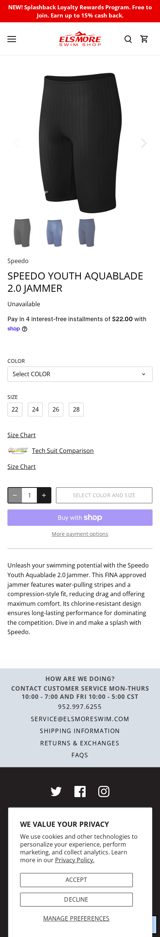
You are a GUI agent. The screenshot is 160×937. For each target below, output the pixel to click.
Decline (76, 899)
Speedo (18, 261)
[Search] (128, 39)
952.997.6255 (80, 707)
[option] (80, 142)
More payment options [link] (80, 534)
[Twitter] (56, 791)
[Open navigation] (11, 39)
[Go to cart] (144, 39)
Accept (76, 880)
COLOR (16, 361)
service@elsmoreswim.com (80, 719)
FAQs (79, 755)
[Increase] (44, 495)
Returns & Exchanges (79, 743)
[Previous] (16, 142)
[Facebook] (80, 791)
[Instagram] (103, 791)
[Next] (143, 142)
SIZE (12, 397)
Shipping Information (80, 731)
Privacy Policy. (75, 860)
